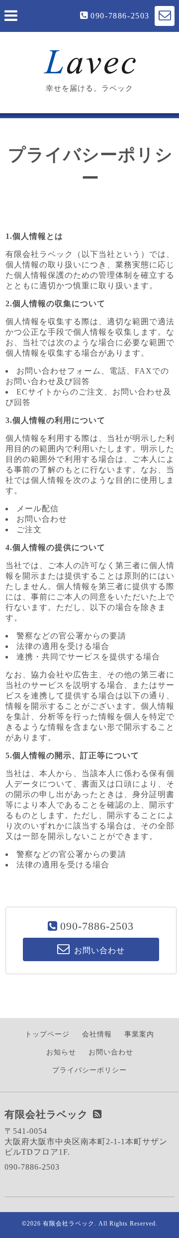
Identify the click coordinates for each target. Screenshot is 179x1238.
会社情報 (97, 1034)
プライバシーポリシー (89, 1070)
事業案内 (139, 1034)
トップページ (47, 1034)
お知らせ (61, 1052)
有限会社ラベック (68, 1223)
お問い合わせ (111, 1052)
